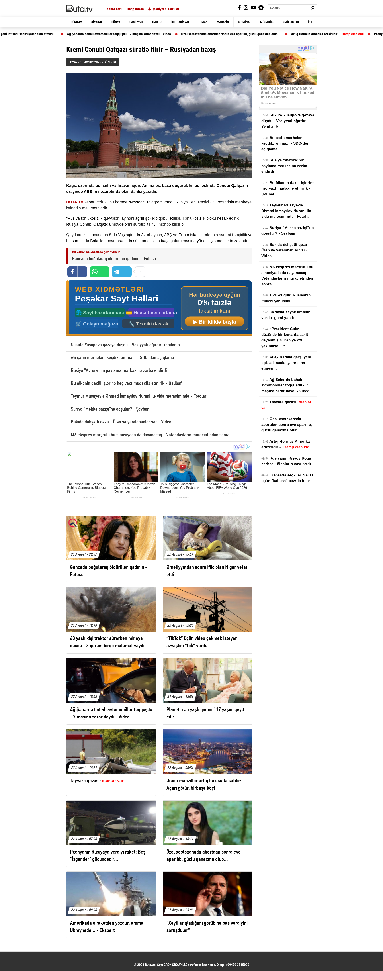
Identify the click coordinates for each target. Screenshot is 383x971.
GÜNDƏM (76, 22)
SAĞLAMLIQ (291, 22)
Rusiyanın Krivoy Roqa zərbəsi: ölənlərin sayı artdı (286, 461)
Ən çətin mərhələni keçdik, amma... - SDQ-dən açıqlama (122, 357)
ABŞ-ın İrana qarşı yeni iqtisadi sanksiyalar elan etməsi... (286, 362)
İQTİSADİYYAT (180, 22)
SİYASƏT (96, 22)
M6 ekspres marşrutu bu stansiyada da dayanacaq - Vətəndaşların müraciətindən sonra (150, 435)
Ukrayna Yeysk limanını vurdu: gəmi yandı (286, 315)
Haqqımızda (135, 9)
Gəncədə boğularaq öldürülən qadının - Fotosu (114, 259)
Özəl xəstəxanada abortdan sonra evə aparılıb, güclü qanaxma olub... (151, 34)
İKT (310, 22)
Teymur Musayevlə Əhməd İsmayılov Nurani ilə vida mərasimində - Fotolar (138, 396)
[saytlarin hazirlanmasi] (159, 308)
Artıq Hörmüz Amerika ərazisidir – (248, 34)
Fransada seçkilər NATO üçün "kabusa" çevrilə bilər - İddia (287, 481)
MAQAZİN (223, 22)
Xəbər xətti (114, 9)
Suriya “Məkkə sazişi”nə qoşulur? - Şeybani (110, 409)
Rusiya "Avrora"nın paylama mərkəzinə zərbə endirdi (119, 370)
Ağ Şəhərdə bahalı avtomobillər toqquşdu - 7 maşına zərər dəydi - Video (285, 385)
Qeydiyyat (158, 9)
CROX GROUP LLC (176, 965)
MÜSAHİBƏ (267, 22)
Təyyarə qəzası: (286, 405)
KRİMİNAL (244, 22)
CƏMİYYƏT (136, 22)
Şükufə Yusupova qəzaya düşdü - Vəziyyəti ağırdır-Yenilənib (125, 345)
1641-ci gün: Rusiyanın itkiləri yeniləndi (286, 298)
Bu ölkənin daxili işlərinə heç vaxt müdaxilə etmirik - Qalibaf (126, 383)
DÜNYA (115, 22)
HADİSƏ (157, 22)
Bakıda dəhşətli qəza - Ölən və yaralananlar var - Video (121, 422)
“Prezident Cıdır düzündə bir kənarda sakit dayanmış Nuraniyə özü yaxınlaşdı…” (284, 337)
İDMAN (203, 22)
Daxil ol (173, 9)
